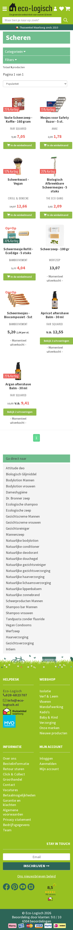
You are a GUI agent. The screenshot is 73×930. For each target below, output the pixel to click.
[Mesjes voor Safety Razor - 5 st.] (55, 104)
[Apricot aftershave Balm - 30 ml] (55, 299)
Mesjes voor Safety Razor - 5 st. (54, 119)
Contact (9, 785)
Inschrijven (35, 866)
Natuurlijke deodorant (22, 552)
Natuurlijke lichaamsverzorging (28, 582)
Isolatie (45, 691)
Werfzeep (13, 631)
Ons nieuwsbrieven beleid (36, 876)
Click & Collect (14, 774)
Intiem (10, 649)
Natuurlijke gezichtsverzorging (28, 570)
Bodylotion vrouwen (20, 486)
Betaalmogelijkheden (18, 795)
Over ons (9, 758)
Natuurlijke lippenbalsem (24, 589)
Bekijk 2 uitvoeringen (56, 341)
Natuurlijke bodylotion (22, 540)
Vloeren (45, 701)
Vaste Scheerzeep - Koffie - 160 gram (18, 119)
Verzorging (48, 722)
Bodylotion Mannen (20, 480)
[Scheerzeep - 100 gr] (55, 235)
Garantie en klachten (11, 802)
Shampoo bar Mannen (21, 607)
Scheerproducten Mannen (24, 601)
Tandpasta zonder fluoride (25, 619)
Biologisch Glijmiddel (21, 474)
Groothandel (12, 779)
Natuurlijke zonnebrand (23, 595)
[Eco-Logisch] (30, 6)
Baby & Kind (49, 717)
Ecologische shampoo (22, 504)
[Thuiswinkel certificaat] (14, 711)
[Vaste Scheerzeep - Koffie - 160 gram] (18, 104)
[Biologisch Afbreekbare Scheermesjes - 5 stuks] (55, 166)
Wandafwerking (51, 707)
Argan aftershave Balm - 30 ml (18, 386)
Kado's (45, 712)
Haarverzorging (17, 637)
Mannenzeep (15, 534)
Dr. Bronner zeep (18, 498)
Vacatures (10, 790)
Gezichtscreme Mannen (23, 516)
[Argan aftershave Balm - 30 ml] (18, 370)
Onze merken (50, 728)
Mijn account (49, 769)
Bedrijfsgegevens (16, 825)
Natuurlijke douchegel (22, 558)
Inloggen (46, 758)
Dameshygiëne (16, 492)
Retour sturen (13, 769)
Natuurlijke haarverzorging (25, 576)
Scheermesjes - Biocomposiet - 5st (18, 315)
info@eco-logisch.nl (13, 702)
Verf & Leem (49, 696)
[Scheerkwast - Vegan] (18, 166)
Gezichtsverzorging (20, 643)
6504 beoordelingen (36, 921)
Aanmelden (48, 764)
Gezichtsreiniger (17, 528)
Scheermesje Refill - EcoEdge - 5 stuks (18, 251)
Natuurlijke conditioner (22, 546)
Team (7, 830)
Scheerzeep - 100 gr (54, 249)
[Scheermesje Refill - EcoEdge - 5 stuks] (18, 235)
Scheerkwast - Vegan (18, 181)
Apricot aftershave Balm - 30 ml (55, 315)
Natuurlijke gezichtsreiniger (26, 564)
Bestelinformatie (16, 764)
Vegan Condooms (19, 625)
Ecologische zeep (18, 510)
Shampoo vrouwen (19, 613)
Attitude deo (15, 468)
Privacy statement (17, 819)
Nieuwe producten (53, 733)
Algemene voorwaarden (13, 812)
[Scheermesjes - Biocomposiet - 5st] (18, 299)
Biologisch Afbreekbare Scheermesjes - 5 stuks (54, 185)
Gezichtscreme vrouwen (23, 522)
